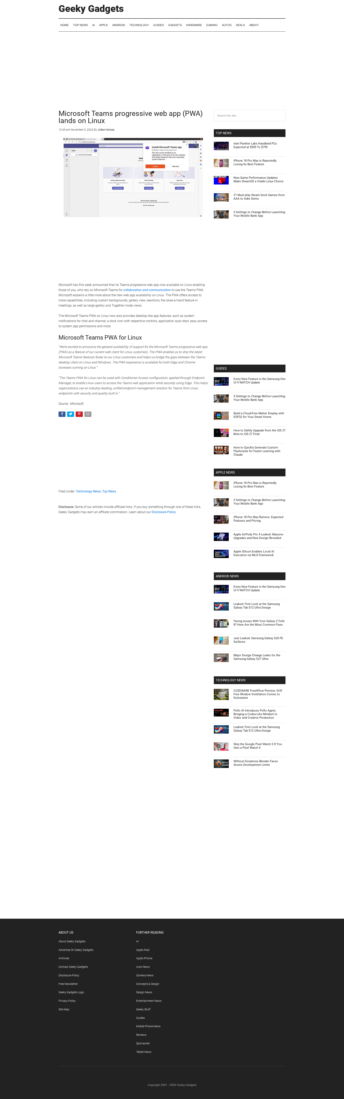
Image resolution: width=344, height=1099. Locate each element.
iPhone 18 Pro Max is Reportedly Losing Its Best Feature (255, 162)
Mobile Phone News (148, 1026)
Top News (109, 491)
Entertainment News (148, 1000)
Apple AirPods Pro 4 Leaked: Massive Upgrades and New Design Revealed (258, 536)
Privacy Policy (67, 1000)
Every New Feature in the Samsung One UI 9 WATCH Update (259, 380)
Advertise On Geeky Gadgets (76, 949)
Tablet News (143, 1051)
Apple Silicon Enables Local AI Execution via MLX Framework (254, 553)
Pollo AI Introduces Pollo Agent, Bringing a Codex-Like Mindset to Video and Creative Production (255, 714)
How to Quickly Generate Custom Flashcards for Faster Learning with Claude (257, 451)
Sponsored (143, 1043)
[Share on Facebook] (62, 415)
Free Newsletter (68, 983)
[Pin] (79, 415)
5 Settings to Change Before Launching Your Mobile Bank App (259, 213)
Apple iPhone (144, 958)
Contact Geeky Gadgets (73, 966)
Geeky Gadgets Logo (71, 992)
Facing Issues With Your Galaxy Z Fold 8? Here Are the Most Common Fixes (259, 622)
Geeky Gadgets (91, 8)
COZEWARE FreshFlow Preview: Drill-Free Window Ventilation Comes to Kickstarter (258, 694)
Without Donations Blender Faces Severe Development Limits (256, 763)
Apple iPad (142, 949)
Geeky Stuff (143, 1009)
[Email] (88, 415)
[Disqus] (133, 581)
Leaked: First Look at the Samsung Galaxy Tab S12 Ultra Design (257, 605)
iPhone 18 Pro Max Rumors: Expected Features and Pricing (258, 518)
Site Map (64, 1009)
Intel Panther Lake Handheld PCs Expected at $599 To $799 (255, 145)
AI (137, 941)
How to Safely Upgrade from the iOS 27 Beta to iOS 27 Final (259, 432)
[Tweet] (71, 415)
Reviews (141, 1034)
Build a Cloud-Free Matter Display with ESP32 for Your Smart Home (259, 415)
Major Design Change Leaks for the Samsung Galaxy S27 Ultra (257, 657)
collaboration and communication (147, 290)
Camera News (144, 975)
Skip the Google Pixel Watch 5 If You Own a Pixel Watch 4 (258, 745)
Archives (64, 958)
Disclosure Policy (164, 512)
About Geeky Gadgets (72, 941)
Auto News (143, 966)
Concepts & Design (147, 983)
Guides (140, 1017)
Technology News (88, 491)
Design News (144, 992)
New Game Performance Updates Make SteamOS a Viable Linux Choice (258, 179)
